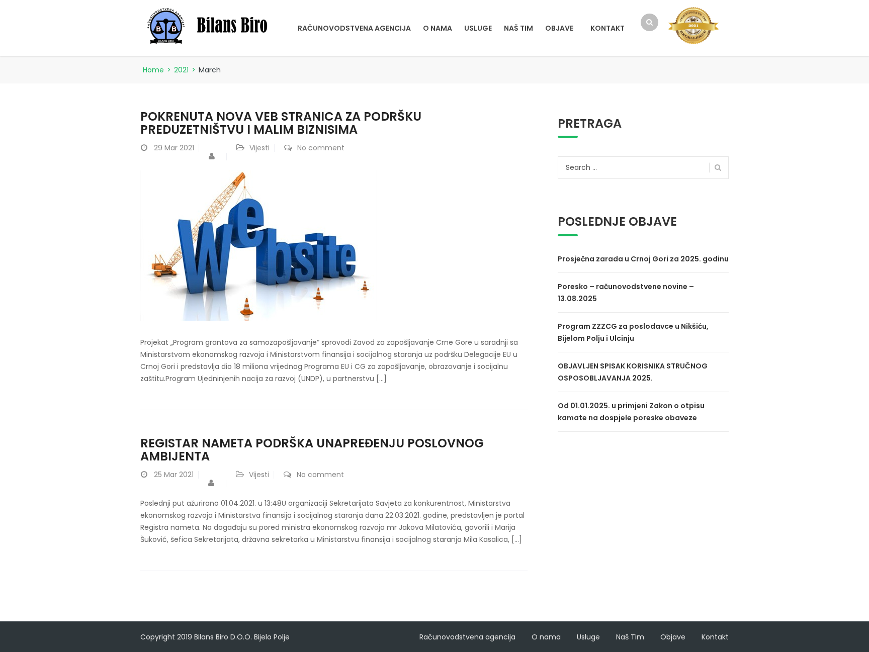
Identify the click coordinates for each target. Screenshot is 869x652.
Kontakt (607, 28)
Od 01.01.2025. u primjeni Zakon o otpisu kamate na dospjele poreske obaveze (631, 412)
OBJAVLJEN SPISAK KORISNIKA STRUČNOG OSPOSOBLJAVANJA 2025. (633, 372)
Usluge (478, 28)
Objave (559, 28)
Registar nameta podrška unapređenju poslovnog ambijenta (312, 449)
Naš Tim (518, 28)
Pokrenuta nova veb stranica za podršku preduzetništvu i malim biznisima (280, 123)
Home (153, 70)
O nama (437, 28)
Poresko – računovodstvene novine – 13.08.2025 (626, 293)
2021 (181, 70)
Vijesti (259, 148)
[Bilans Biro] (210, 25)
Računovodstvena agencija (354, 28)
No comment (320, 148)
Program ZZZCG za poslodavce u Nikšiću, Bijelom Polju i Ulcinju (633, 332)
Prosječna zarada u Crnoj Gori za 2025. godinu (643, 259)
